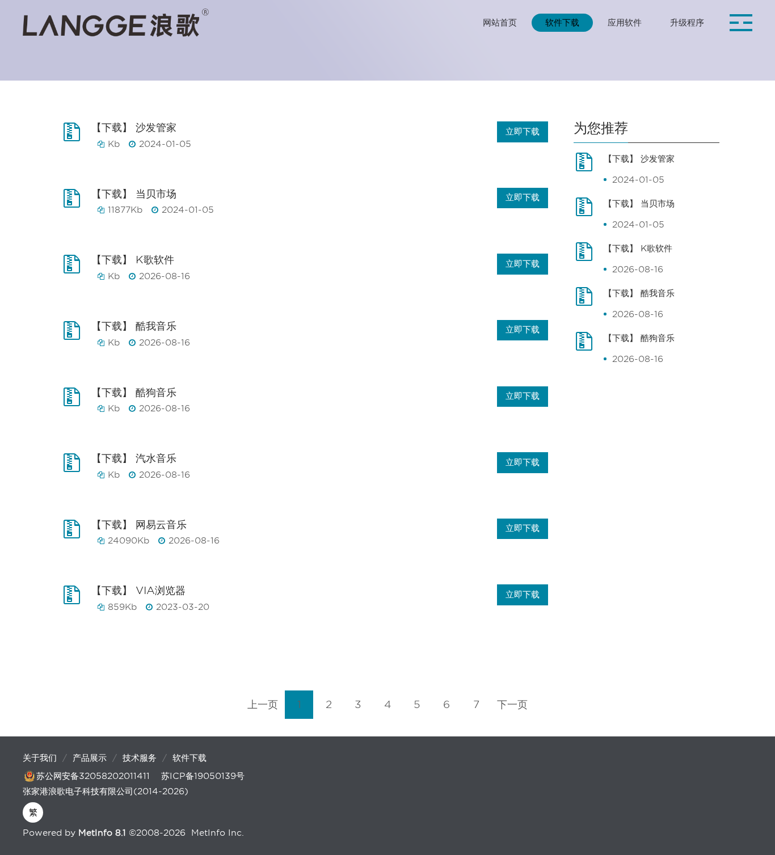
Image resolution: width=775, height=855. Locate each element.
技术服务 (140, 758)
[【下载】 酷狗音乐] (75, 402)
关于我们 (40, 758)
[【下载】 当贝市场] (75, 204)
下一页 (512, 704)
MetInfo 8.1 (102, 833)
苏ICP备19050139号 (203, 776)
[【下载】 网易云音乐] (75, 534)
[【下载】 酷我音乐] (75, 336)
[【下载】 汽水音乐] (75, 468)
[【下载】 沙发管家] (75, 137)
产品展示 (90, 758)
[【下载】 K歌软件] (75, 269)
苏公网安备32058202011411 (93, 776)
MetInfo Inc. (217, 833)
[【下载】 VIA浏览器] (75, 600)
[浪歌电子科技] (116, 22)
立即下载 (523, 132)
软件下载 (189, 758)
